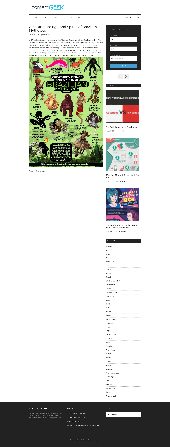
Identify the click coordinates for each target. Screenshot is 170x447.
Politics (108, 358)
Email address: (115, 55)
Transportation (110, 388)
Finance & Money (111, 292)
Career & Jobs (110, 262)
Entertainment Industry (113, 281)
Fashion (108, 289)
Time (107, 381)
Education (109, 277)
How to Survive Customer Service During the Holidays (83, 426)
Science (108, 365)
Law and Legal (111, 335)
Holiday (108, 315)
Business (109, 258)
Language (109, 331)
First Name (113, 35)
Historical (109, 312)
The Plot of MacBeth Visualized (76, 413)
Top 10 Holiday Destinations (76, 417)
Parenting (109, 346)
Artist (107, 250)
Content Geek (47, 7)
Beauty (108, 254)
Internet (108, 327)
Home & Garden (111, 319)
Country (108, 269)
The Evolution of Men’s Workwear (121, 127)
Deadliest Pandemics (73, 421)
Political (108, 354)
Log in (98, 440)
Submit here (32, 420)
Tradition (109, 384)
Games (108, 300)
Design (108, 273)
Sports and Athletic (112, 373)
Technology (110, 377)
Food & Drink (110, 296)
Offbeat (108, 342)
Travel (108, 392)
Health (108, 304)
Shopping (109, 369)
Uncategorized (40, 171)
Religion (108, 361)
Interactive (109, 323)
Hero (107, 308)
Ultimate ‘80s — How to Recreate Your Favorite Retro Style (121, 226)
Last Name (113, 45)
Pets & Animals (111, 350)
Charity (108, 266)
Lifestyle (109, 338)
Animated (109, 246)
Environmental (110, 285)
